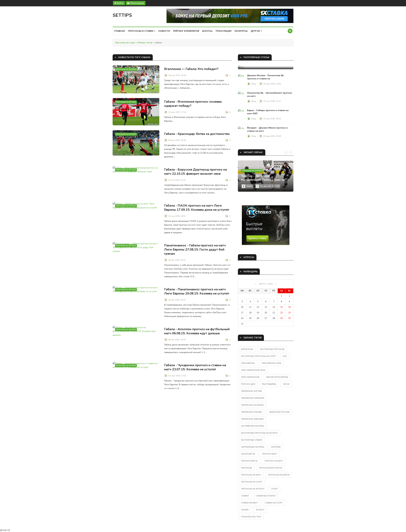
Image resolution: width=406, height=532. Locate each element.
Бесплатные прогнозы (272, 349)
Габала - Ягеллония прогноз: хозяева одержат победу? (193, 103)
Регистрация (137, 3)
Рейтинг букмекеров (186, 31)
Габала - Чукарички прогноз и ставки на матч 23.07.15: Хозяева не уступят (195, 367)
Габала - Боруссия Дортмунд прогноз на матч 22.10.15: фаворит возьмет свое (195, 171)
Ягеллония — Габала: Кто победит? (191, 69)
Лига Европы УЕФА (271, 363)
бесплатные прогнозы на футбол (259, 433)
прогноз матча (249, 461)
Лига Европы (248, 363)
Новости (164, 31)
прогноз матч (269, 454)
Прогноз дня (248, 384)
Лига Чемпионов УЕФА (253, 370)
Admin (249, 186)
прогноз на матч (274, 461)
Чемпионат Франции (252, 419)
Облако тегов (145, 42)
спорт (274, 489)
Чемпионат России (279, 412)
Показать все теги (251, 516)
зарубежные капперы (252, 447)
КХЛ (285, 356)
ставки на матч (249, 503)
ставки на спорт (274, 503)
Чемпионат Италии (251, 412)
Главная (119, 31)
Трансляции (223, 31)
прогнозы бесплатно (270, 468)
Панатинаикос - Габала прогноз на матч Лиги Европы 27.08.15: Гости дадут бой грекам (195, 249)
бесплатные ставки (251, 440)
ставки (245, 496)
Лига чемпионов (250, 377)
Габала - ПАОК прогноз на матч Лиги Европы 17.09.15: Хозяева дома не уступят (196, 207)
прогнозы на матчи (278, 475)
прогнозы (246, 468)
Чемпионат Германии (252, 398)
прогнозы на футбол (252, 489)
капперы (276, 447)
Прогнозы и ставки (141, 31)
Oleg (253, 84)
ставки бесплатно (266, 496)
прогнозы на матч (251, 475)
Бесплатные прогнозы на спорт (258, 356)
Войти (119, 3)
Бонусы (207, 31)
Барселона (247, 349)
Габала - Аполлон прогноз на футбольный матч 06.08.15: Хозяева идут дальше (197, 331)
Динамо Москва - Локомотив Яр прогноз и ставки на (265, 77)
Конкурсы (241, 31)
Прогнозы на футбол (126, 69)
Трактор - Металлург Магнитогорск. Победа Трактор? (264, 178)
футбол (260, 510)
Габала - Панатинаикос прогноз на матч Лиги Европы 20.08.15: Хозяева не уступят (196, 291)
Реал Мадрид (269, 384)
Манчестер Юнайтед (277, 377)
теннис (245, 510)
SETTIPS (122, 15)
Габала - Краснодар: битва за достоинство (197, 134)
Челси (286, 384)
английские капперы (252, 426)
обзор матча (248, 454)
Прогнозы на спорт (125, 42)
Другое (256, 31)
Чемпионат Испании (252, 405)
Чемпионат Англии (251, 391)
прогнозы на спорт (251, 482)
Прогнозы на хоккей (252, 171)
